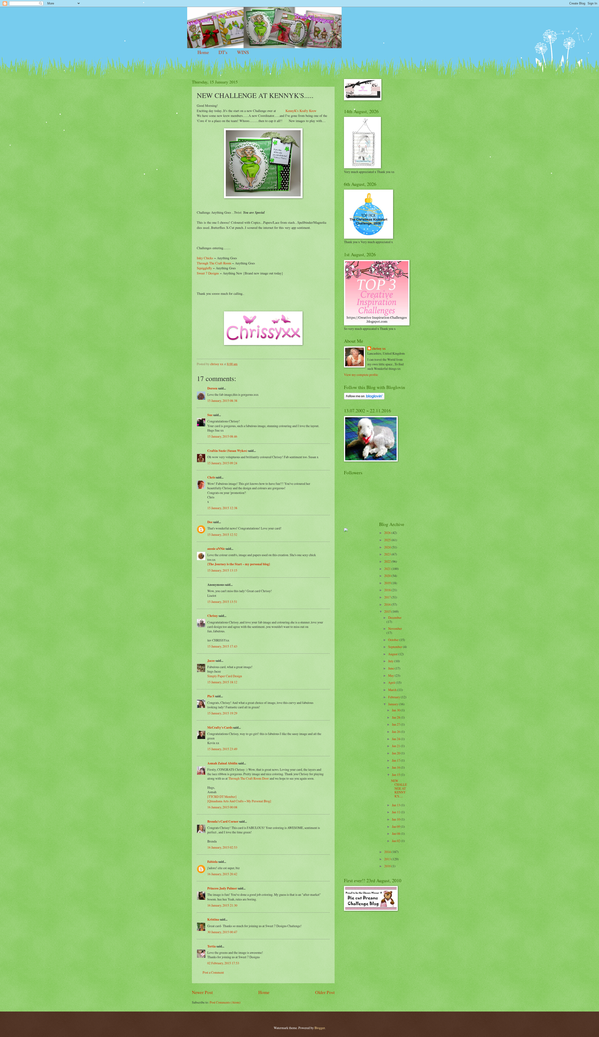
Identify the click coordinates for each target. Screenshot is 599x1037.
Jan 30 (396, 710)
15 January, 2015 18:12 (222, 682)
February (394, 697)
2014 (387, 852)
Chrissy (212, 615)
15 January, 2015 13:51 (222, 601)
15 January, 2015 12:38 (222, 508)
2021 (387, 568)
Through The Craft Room (214, 263)
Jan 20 (396, 753)
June (391, 668)
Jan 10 (396, 819)
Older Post (325, 992)
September (395, 647)
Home (203, 52)
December (395, 617)
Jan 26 (396, 731)
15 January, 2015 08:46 (222, 436)
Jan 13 (396, 805)
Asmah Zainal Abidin (222, 763)
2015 (387, 611)
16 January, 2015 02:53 (222, 847)
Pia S (210, 696)
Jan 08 (396, 833)
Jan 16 (396, 767)
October (393, 639)
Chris (211, 477)
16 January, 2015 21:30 (222, 905)
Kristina (213, 919)
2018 (387, 590)
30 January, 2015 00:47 (222, 932)
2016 (387, 604)
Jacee (211, 660)
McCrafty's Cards (219, 727)
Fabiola (212, 861)
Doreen (212, 388)
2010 (387, 866)
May (391, 675)
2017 (387, 597)
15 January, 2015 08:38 (222, 400)
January (393, 704)
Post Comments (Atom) (225, 1002)
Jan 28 (396, 717)
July (391, 661)
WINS (243, 52)
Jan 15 (396, 774)
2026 (387, 532)
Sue (209, 415)
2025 (387, 540)
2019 (387, 583)
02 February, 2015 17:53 (223, 963)
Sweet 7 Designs (208, 273)
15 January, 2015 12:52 (222, 534)
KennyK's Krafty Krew (300, 110)
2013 (387, 859)
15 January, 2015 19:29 (222, 713)
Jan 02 (396, 841)
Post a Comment (213, 972)
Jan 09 (396, 826)
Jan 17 (396, 760)
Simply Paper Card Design (224, 676)
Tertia (211, 946)
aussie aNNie (216, 548)
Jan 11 (396, 812)
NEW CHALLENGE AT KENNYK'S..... (399, 788)
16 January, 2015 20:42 (222, 874)
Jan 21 (396, 746)
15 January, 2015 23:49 (222, 749)
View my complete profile (361, 374)
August (393, 654)
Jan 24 (396, 739)
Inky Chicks (205, 258)
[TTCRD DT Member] (222, 796)
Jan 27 (396, 724)
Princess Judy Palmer (222, 888)
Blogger (319, 1028)
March (392, 690)
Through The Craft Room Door (248, 778)
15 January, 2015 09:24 (222, 463)
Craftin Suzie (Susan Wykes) (227, 450)
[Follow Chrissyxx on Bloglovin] (364, 398)
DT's (223, 52)
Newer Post (202, 992)
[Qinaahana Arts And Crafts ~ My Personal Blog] (239, 801)
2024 (387, 547)
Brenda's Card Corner (222, 821)
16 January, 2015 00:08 (222, 807)
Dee (209, 522)
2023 (387, 554)
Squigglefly (205, 268)
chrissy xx (379, 348)
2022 (387, 561)
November (395, 628)
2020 (387, 575)
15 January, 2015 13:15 (222, 570)
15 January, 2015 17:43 (222, 646)
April (392, 682)
